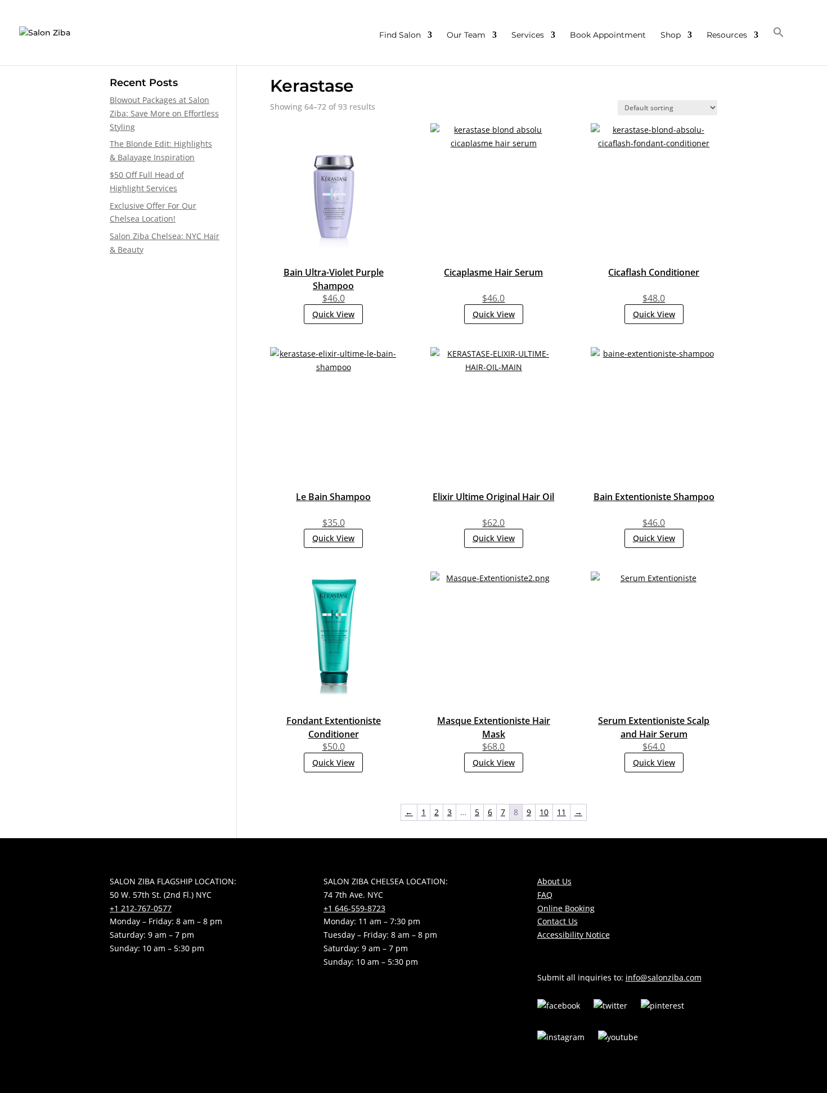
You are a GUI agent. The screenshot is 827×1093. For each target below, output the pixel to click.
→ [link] (578, 812)
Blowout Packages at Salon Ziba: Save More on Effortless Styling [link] (164, 113)
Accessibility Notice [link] (573, 934)
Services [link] (527, 35)
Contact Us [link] (557, 921)
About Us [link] (554, 881)
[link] (44, 32)
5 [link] (477, 812)
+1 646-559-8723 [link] (354, 908)
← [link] (409, 812)
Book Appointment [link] (608, 35)
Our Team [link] (466, 35)
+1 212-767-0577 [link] (141, 908)
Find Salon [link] (400, 35)
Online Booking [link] (566, 908)
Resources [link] (727, 35)
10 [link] (544, 812)
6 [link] (490, 812)
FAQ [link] (544, 894)
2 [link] (436, 812)
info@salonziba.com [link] (664, 977)
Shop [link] (670, 35)
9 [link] (529, 812)
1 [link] (423, 812)
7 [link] (503, 812)
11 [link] (561, 812)
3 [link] (449, 812)
